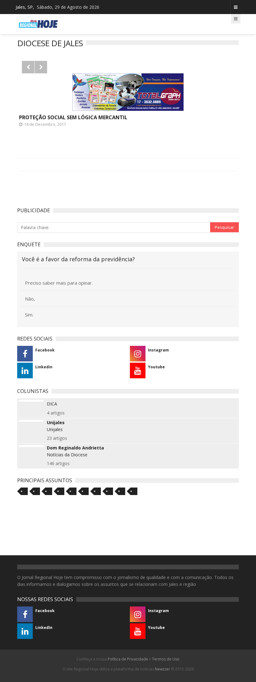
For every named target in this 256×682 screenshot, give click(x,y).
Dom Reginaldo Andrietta (75, 448)
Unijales (56, 422)
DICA (52, 404)
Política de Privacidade (128, 659)
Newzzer (162, 669)
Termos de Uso (166, 659)
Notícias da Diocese (67, 455)
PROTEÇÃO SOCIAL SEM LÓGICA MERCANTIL (73, 117)
